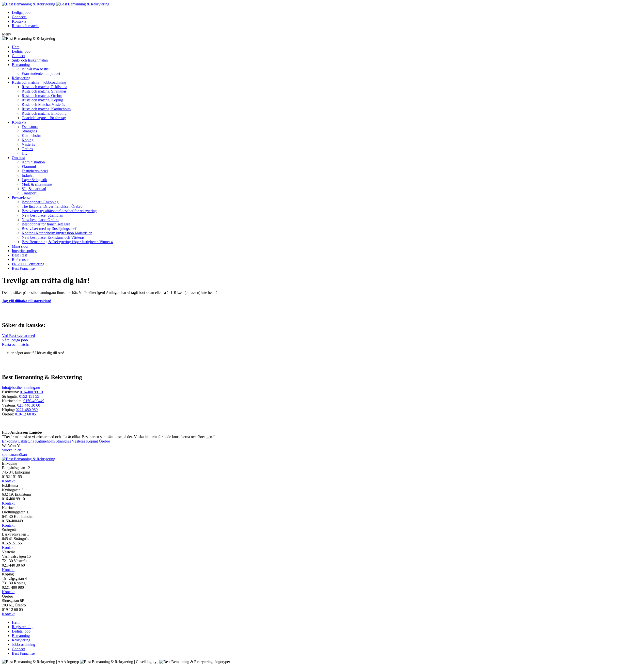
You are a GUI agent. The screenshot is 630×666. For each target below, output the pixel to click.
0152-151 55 (29, 396)
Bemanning (21, 65)
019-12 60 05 (25, 414)
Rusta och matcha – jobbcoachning (39, 82)
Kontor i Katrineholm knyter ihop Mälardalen (57, 233)
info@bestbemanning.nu (21, 387)
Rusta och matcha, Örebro (42, 96)
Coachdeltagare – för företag (44, 118)
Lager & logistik (34, 180)
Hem (15, 47)
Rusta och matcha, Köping (42, 100)
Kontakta (19, 21)
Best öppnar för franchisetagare (46, 224)
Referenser (20, 259)
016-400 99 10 (31, 392)
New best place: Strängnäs (42, 215)
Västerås (28, 144)
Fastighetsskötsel (35, 171)
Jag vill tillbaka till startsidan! (26, 301)
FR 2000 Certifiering (28, 264)
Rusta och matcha (25, 26)
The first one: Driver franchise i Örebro (52, 206)
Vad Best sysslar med (18, 335)
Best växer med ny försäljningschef (49, 228)
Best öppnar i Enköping (40, 202)
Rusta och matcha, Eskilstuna (44, 87)
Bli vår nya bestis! (36, 69)
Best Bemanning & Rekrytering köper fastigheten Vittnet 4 (67, 242)
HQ (25, 153)
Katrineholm (31, 135)
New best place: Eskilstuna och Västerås (53, 237)
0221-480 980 (27, 410)
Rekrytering (21, 78)
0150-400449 (33, 401)
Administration (33, 162)
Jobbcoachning (23, 644)
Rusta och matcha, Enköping (44, 113)
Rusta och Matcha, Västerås (43, 104)
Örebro (27, 149)
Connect (18, 56)
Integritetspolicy (24, 251)
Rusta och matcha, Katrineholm (46, 109)
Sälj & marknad (34, 189)
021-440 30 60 (28, 405)
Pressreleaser (22, 197)
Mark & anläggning (37, 184)
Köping (27, 140)
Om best (18, 158)
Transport (29, 193)
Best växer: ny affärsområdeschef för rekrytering (59, 211)
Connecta (19, 17)
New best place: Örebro (40, 220)
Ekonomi (29, 166)
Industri (27, 175)
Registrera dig (22, 627)
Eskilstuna (30, 127)
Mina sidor (20, 246)
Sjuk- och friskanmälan (30, 60)
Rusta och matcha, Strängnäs (44, 91)
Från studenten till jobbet (41, 73)
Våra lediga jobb (15, 340)
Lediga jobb (21, 12)
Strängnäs (29, 131)
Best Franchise (23, 268)
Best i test (19, 255)
